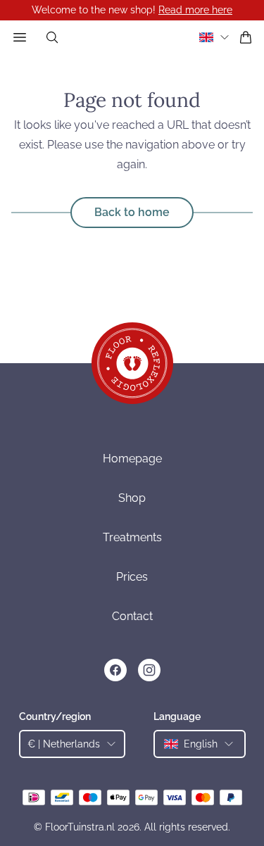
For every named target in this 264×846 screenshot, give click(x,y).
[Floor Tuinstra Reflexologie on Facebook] (115, 670)
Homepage (132, 458)
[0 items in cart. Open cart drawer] (245, 37)
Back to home (132, 212)
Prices (132, 576)
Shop (132, 498)
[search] (52, 37)
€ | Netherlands (63, 744)
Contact (132, 616)
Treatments (132, 537)
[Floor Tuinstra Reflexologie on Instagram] (149, 670)
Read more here (195, 9)
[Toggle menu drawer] (20, 37)
